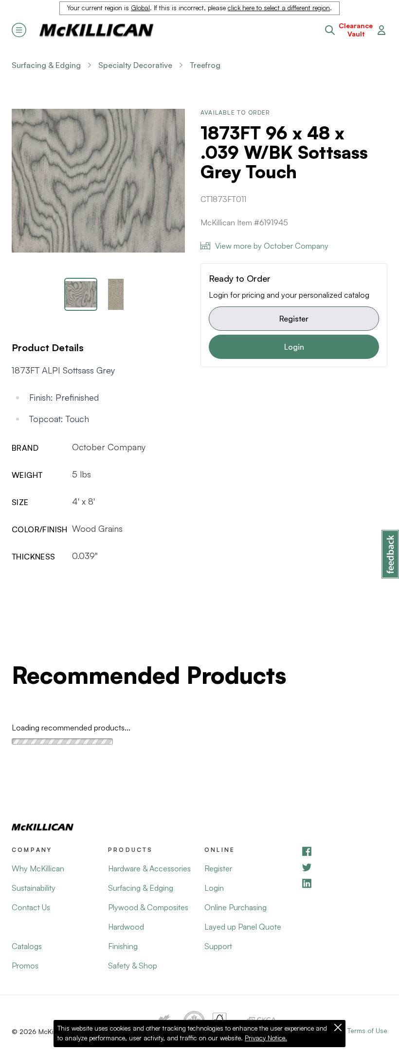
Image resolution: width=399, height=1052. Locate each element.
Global (140, 8)
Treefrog (205, 65)
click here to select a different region (279, 8)
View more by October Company (271, 246)
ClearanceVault (356, 30)
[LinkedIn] (344, 883)
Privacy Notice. (266, 1038)
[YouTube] (344, 867)
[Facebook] (344, 851)
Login (294, 347)
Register (293, 318)
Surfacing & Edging (46, 65)
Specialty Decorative (135, 65)
